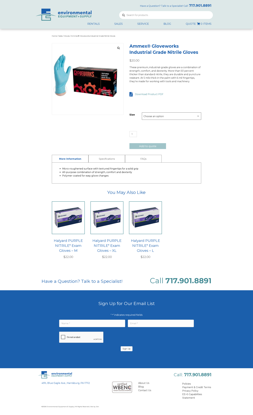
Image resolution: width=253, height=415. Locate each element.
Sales (60, 36)
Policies (186, 383)
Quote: (198, 23)
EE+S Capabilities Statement (192, 396)
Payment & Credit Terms (196, 387)
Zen (97, 407)
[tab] (70, 158)
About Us (143, 383)
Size (132, 114)
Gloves (67, 36)
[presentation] (81, 337)
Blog (141, 386)
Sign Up (127, 348)
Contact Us (144, 390)
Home (54, 36)
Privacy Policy (190, 390)
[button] (118, 48)
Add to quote (147, 146)
